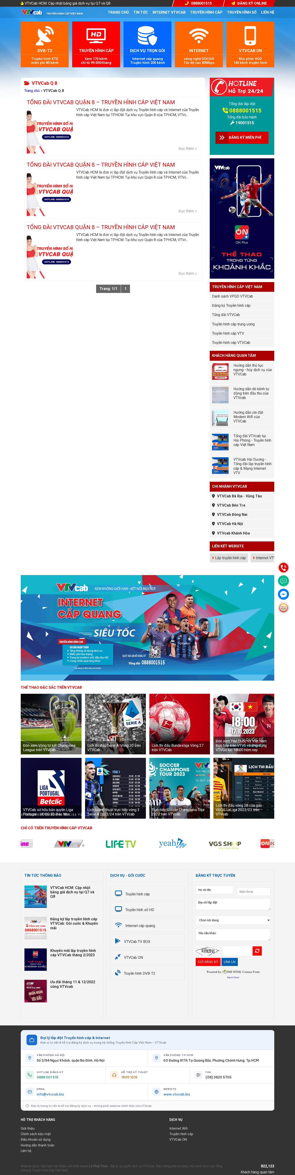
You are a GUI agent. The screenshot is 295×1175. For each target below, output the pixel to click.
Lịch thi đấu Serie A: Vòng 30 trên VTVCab (114, 747)
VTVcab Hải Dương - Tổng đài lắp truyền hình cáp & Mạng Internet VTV (252, 466)
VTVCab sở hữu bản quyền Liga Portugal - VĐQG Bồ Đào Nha (48, 812)
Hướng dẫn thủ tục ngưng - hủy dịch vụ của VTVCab (252, 369)
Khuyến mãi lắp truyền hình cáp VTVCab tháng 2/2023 (73, 952)
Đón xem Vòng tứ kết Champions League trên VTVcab (49, 747)
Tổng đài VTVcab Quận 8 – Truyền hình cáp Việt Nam (101, 103)
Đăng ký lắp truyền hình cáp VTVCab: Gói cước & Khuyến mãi (74, 923)
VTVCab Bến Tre (231, 505)
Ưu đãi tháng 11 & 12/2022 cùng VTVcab (72, 984)
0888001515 (245, 110)
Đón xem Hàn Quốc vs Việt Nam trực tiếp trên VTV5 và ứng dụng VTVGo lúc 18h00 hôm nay (241, 745)
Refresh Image (257, 951)
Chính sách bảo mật (36, 1134)
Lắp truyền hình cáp (230, 558)
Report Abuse (233, 977)
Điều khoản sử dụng (35, 1140)
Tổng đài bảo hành (242, 117)
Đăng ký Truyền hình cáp (231, 305)
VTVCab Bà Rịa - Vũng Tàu (239, 496)
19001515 (245, 122)
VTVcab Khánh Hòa (233, 533)
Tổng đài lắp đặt (242, 104)
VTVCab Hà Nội (230, 524)
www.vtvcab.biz (176, 1094)
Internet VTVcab (169, 12)
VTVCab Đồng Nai (232, 514)
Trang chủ (118, 12)
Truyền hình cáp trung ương (233, 324)
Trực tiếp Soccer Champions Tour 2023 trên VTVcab (178, 812)
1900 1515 (129, 1077)
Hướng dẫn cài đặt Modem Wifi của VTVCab (248, 416)
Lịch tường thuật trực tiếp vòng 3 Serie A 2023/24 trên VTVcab (113, 812)
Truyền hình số (242, 12)
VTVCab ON (178, 1140)
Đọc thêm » (188, 148)
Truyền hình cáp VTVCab (231, 342)
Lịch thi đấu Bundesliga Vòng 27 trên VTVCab (178, 747)
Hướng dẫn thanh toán (37, 1145)
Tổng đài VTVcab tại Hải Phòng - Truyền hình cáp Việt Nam (252, 440)
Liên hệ (267, 12)
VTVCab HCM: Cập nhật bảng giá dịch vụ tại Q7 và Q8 (67, 3)
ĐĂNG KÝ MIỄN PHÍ (245, 137)
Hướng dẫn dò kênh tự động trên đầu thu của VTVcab (251, 393)
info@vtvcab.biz (50, 1094)
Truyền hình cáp (206, 12)
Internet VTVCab (269, 558)
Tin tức (140, 12)
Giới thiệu (28, 1129)
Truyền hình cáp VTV (228, 333)
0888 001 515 (48, 1077)
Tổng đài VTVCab (226, 315)
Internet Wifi (178, 1129)
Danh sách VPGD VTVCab (232, 296)
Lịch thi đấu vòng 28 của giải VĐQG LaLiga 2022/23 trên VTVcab (239, 809)
